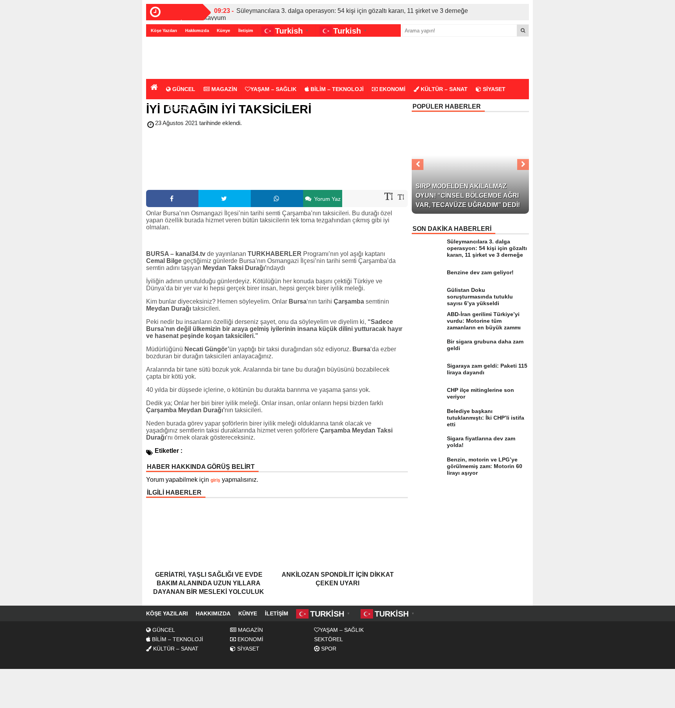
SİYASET (493, 89)
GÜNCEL (183, 89)
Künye (223, 30)
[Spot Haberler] (191, 58)
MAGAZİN (223, 89)
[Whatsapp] (277, 198)
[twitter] (224, 198)
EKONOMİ (391, 89)
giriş (215, 480)
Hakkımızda (197, 30)
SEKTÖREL (328, 639)
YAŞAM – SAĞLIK (273, 89)
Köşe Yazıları (164, 30)
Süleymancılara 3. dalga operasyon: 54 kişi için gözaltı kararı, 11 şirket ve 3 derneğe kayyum (336, 14)
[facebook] (172, 198)
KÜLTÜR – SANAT (443, 89)
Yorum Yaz (326, 199)
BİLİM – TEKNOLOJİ (336, 89)
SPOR (179, 108)
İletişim (245, 30)
